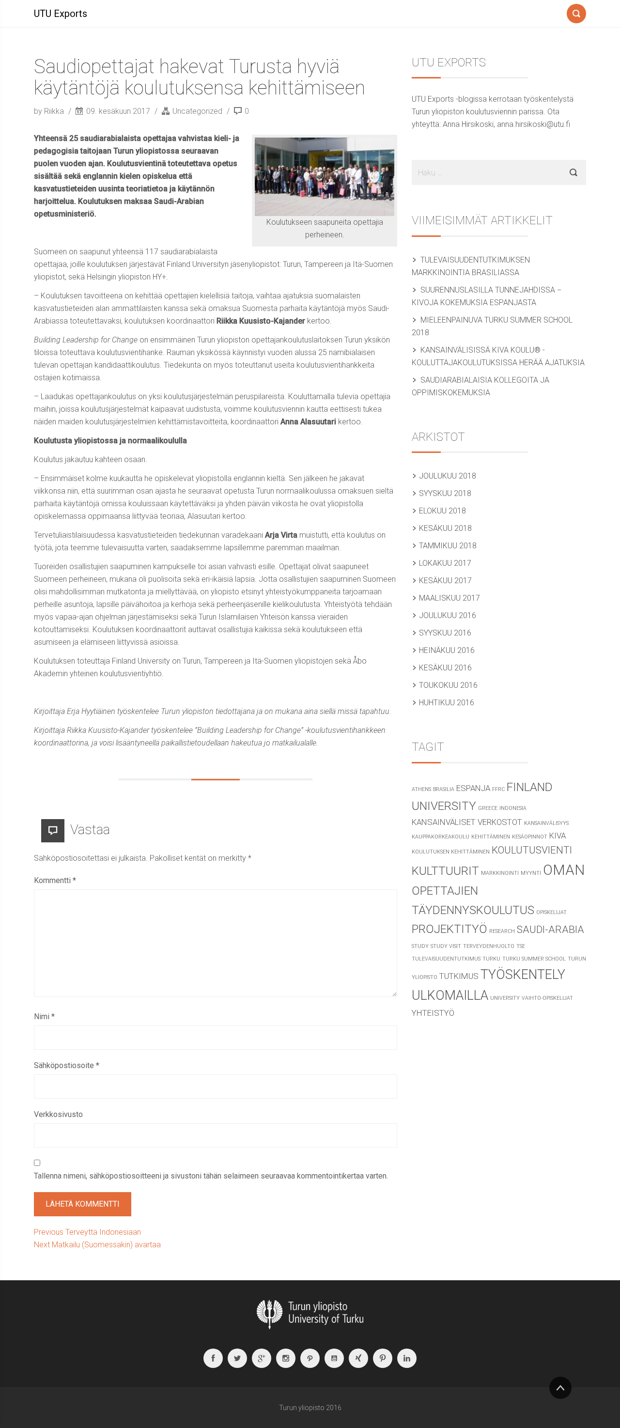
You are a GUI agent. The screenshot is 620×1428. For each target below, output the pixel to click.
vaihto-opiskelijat (547, 998)
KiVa (557, 835)
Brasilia (443, 789)
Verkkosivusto (58, 1114)
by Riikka (50, 111)
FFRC (498, 789)
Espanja (473, 788)
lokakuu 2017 (445, 563)
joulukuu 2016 (447, 615)
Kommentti (55, 880)
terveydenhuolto (488, 946)
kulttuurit (445, 871)
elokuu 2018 (442, 510)
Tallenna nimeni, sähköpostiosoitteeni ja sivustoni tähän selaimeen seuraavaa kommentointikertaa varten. (211, 1175)
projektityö (449, 929)
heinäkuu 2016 (447, 650)
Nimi (44, 1016)
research (502, 931)
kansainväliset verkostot (467, 822)
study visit (446, 946)
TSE (520, 946)
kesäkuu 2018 (445, 528)
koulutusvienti (532, 850)
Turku (491, 959)
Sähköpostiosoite (66, 1065)
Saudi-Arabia (550, 929)
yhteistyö (433, 1013)
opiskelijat (551, 912)
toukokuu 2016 (448, 685)
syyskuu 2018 (445, 493)
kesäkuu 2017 (445, 580)
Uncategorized (197, 111)
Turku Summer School (534, 959)
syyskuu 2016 (445, 632)
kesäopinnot (529, 837)
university (505, 998)
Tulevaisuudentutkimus (446, 959)
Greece (487, 808)
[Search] (576, 11)
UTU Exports (60, 13)
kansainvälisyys (546, 823)
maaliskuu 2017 (449, 598)
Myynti (531, 873)
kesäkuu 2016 (445, 667)
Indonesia (513, 808)
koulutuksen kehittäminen (451, 852)
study (420, 946)
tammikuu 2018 (448, 545)
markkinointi (500, 873)
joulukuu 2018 (447, 476)
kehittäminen (490, 837)
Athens (421, 789)
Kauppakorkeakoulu (440, 837)
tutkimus (459, 976)
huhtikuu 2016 (446, 702)
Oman (564, 870)
